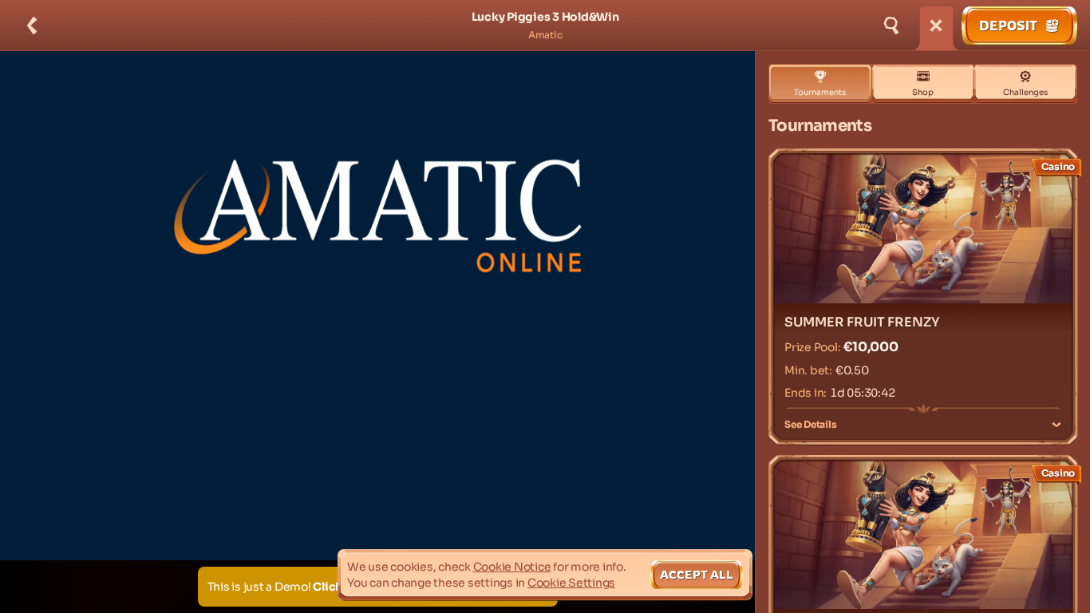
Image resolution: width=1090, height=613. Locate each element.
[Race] (936, 25)
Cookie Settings (571, 582)
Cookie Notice (512, 567)
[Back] (32, 25)
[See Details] (1056, 424)
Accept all (696, 574)
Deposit (1008, 26)
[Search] (891, 25)
